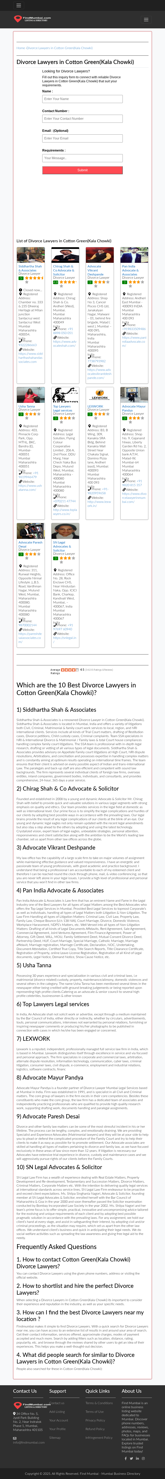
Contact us (56, 1403)
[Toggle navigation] (18, 5)
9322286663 (28, 345)
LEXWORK (95, 406)
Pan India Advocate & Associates (130, 270)
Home (20, 48)
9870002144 (28, 625)
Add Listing (57, 1411)
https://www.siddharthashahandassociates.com (31, 357)
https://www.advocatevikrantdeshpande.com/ (99, 374)
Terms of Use (95, 1411)
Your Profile (57, 1429)
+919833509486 (134, 329)
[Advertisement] (82, 206)
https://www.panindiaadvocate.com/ (134, 341)
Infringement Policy (99, 1437)
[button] (31, 290)
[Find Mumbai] (32, 20)
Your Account (58, 1420)
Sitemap (55, 1437)
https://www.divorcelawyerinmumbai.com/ (134, 497)
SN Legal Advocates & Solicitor (62, 546)
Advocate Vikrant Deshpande (95, 270)
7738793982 (97, 361)
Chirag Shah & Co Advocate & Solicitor (63, 270)
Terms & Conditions (99, 1403)
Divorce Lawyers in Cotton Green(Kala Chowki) (60, 48)
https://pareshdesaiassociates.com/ (30, 638)
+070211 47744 (64, 501)
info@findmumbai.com (29, 1442)
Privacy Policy (95, 1420)
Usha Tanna (27, 406)
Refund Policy (95, 1429)
